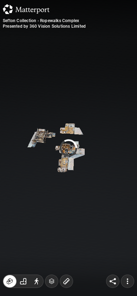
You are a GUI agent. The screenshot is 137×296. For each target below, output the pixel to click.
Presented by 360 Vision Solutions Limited (44, 26)
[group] (23, 281)
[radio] (10, 281)
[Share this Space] (112, 281)
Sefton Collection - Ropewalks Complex (41, 20)
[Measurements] (66, 281)
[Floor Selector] (51, 281)
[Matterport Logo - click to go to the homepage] (26, 9)
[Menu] (127, 281)
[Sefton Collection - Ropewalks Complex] (68, 148)
